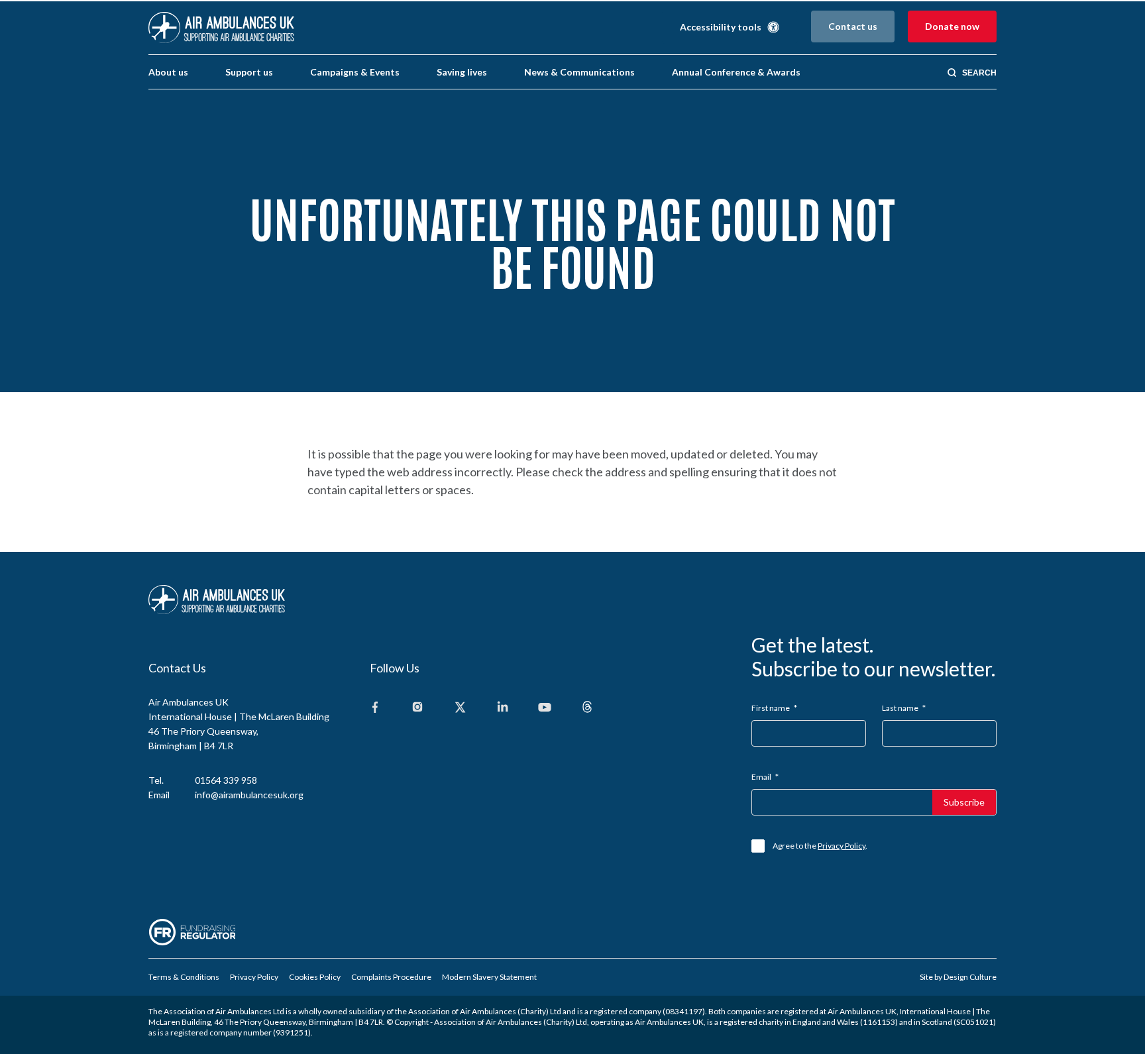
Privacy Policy (841, 846)
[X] (460, 708)
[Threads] (587, 708)
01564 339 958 (226, 780)
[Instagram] (417, 708)
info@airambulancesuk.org (249, 794)
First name (774, 708)
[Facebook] (375, 708)
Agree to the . (820, 846)
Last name (904, 708)
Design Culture (970, 977)
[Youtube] (545, 708)
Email (765, 777)
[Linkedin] (502, 708)
